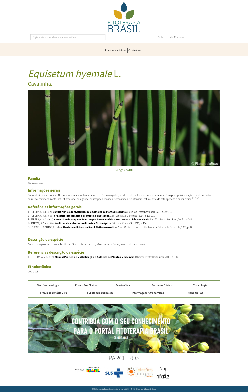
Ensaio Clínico (124, 285)
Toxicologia (200, 285)
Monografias (195, 292)
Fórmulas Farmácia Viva (52, 292)
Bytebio (153, 389)
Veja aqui (33, 271)
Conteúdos (134, 50)
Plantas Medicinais (116, 50)
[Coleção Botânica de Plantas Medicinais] (140, 372)
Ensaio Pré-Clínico (86, 285)
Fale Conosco (176, 37)
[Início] (124, 17)
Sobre (161, 37)
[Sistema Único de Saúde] (114, 373)
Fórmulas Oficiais (162, 285)
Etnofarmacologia (48, 285)
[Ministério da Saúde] (88, 370)
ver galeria (122, 170)
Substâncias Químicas (100, 292)
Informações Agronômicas (148, 292)
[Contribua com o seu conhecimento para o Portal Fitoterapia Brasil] (124, 328)
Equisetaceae (35, 183)
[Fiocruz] (163, 373)
